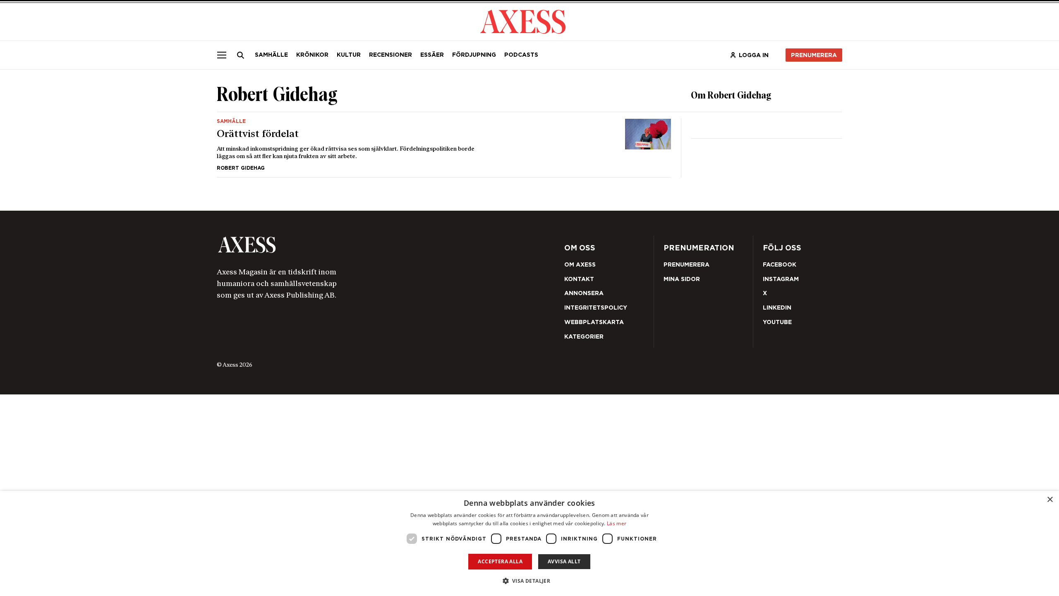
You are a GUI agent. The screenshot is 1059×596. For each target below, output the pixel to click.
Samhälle (271, 54)
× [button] (1050, 500)
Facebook (779, 264)
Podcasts (521, 54)
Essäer (432, 54)
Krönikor (312, 54)
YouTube (777, 322)
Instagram (781, 279)
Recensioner (390, 54)
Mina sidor (682, 279)
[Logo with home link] (341, 245)
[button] (530, 581)
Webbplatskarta (594, 322)
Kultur (349, 54)
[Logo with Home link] (523, 21)
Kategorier (584, 336)
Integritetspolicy (595, 307)
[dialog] (529, 543)
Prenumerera (814, 55)
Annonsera (584, 293)
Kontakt (579, 279)
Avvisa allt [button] (564, 561)
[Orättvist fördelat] (444, 144)
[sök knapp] (241, 55)
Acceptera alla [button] (500, 561)
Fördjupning (474, 54)
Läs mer (616, 523)
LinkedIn (777, 307)
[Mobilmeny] (222, 55)
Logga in (754, 55)
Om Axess (580, 264)
